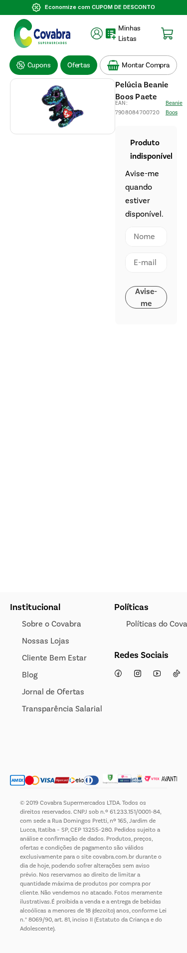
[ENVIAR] (146, 297)
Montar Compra (146, 65)
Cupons (39, 65)
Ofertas (78, 65)
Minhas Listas (129, 33)
